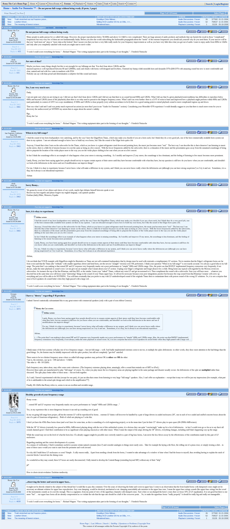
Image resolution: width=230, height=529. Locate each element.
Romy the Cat (13, 30)
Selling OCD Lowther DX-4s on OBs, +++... (114, 22)
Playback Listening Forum (189, 24)
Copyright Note (144, 523)
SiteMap (114, 523)
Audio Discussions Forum (189, 19)
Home (6, 8)
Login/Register (221, 4)
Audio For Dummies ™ (24, 8)
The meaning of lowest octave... (27, 24)
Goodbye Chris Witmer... (106, 19)
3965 (19, 231)
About (33, 4)
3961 (19, 107)
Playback (81, 4)
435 (19, 51)
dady (13, 60)
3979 (19, 422)
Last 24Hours (96, 523)
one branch (49, 28)
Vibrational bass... (103, 24)
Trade (107, 4)
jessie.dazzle (13, 393)
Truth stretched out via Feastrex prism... (30, 19)
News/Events (55, 4)
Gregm (13, 294)
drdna (13, 131)
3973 (19, 309)
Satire (99, 4)
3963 (19, 146)
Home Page (84, 523)
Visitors (91, 4)
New (9, 19)
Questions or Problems (128, 523)
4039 (19, 501)
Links (114, 4)
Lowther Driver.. (20, 22)
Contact (132, 4)
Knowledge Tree (61, 28)
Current (43, 4)
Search (123, 4)
